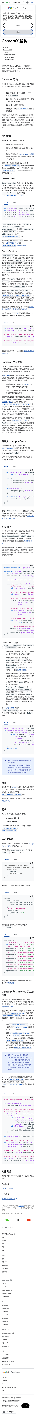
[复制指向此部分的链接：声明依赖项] (16, 839)
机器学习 (4, 1262)
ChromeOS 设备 (7, 1290)
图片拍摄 (16, 309)
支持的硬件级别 (8, 708)
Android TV (5, 1296)
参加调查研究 (6, 1364)
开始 (18, 32)
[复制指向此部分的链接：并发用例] (13, 527)
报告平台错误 (6, 1355)
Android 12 (5, 1321)
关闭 (18, 25)
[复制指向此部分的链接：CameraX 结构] (20, 80)
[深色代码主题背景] (31, 206)
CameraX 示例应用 (8, 1199)
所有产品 (4, 1390)
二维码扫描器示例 (12, 243)
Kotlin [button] (6, 202)
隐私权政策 (5, 1272)
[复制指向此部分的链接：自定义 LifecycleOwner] (30, 441)
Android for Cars (7, 1293)
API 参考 (4, 1340)
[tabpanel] (18, 212)
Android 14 (5, 1315)
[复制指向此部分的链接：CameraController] (20, 179)
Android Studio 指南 (8, 1333)
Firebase (4, 1384)
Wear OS (4, 1287)
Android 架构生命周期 (26, 154)
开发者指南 (5, 1336)
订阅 (25, 1406)
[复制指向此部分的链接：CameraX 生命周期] (24, 362)
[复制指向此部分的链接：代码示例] (12, 1194)
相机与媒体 (5, 1268)
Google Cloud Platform (9, 1387)
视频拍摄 (24, 309)
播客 (3, 1250)
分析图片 (8, 309)
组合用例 (6, 375)
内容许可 (21, 1206)
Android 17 (5, 1305)
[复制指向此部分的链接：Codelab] (11, 1184)
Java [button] (14, 202)
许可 (12, 1398)
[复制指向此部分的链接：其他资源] (13, 1171)
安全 (3, 1237)
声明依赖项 (10, 983)
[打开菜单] (3, 2)
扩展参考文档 (21, 670)
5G (3, 1275)
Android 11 (5, 1325)
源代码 (4, 1240)
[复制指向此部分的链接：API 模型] (13, 136)
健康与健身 (5, 1265)
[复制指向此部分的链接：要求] (8, 809)
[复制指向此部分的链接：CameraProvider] (19, 251)
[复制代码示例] (33, 206)
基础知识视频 (14, 245)
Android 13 (5, 1318)
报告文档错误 (6, 1358)
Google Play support (8, 1361)
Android (4, 1231)
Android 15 (5, 1312)
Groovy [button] (7, 859)
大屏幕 (4, 1283)
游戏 (3, 1259)
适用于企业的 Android (9, 1234)
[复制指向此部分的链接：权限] (8, 783)
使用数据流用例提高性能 (22, 1048)
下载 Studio (5, 1343)
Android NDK (6, 1346)
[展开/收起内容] (10, 47)
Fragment (27, 384)
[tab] (6, 202)
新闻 (3, 1244)
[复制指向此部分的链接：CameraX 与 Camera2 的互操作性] (8, 995)
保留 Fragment (7, 402)
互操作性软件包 (7, 1007)
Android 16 (5, 1308)
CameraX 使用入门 (8, 1188)
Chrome (4, 1381)
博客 (3, 1247)
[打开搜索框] (23, 2)
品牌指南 (18, 1398)
